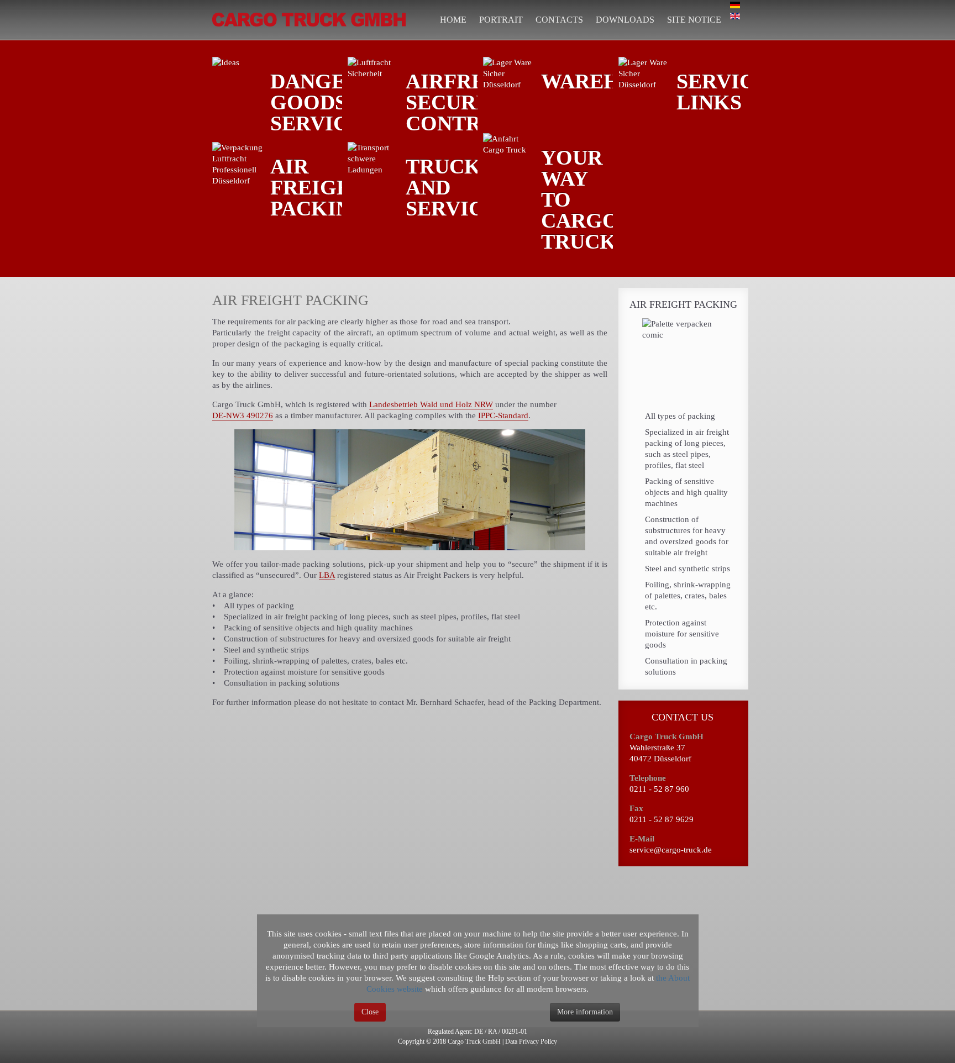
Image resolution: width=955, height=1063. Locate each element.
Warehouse (609, 81)
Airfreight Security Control (473, 102)
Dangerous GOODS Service (336, 102)
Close (370, 1012)
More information (585, 1012)
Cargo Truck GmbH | (475, 1041)
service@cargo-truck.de (670, 849)
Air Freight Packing (319, 187)
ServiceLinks (722, 92)
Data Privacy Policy (531, 1041)
